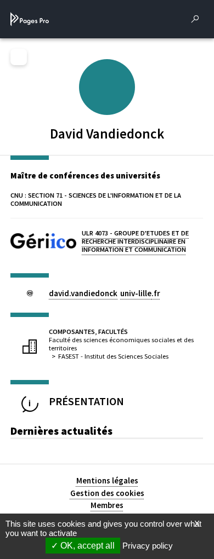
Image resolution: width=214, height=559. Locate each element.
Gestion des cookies (107, 493)
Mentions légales (107, 480)
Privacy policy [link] (147, 545)
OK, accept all (86, 545)
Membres (107, 505)
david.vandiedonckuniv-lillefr (104, 293)
